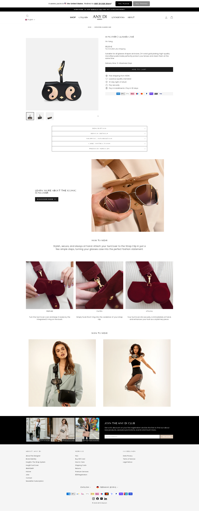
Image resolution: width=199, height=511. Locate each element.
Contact (29, 478)
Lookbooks (118, 17)
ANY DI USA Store (102, 4)
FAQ (76, 456)
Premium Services (81, 472)
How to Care (79, 462)
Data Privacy (127, 456)
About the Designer (33, 456)
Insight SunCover (32, 465)
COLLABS (83, 17)
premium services (99, 149)
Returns (78, 468)
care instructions (99, 143)
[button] (30, 19)
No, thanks (141, 4)
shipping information (99, 138)
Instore (28, 472)
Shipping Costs (80, 465)
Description (99, 128)
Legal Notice (127, 462)
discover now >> (46, 199)
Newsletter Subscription (35, 481)
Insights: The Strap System (35, 462)
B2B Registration (81, 475)
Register (166, 437)
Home (90, 27)
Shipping (122, 49)
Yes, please (123, 4)
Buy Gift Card (80, 459)
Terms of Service (129, 459)
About (131, 17)
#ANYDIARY (30, 468)
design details (99, 133)
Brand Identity (31, 459)
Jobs (27, 475)
